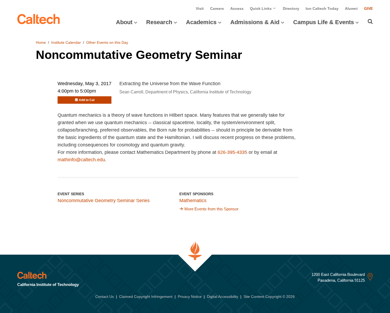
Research (159, 22)
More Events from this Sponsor (211, 209)
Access (237, 8)
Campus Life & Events (323, 22)
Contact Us (104, 296)
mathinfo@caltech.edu (81, 159)
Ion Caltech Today (322, 8)
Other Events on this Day (107, 42)
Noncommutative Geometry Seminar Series (104, 200)
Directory (291, 8)
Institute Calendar (66, 42)
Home (41, 42)
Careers (217, 8)
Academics (201, 22)
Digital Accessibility (222, 296)
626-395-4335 (232, 152)
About (124, 22)
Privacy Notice (190, 296)
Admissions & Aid (254, 22)
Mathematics (192, 200)
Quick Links (261, 8)
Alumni (351, 8)
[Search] (370, 21)
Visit (200, 8)
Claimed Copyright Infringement (145, 296)
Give (368, 8)
